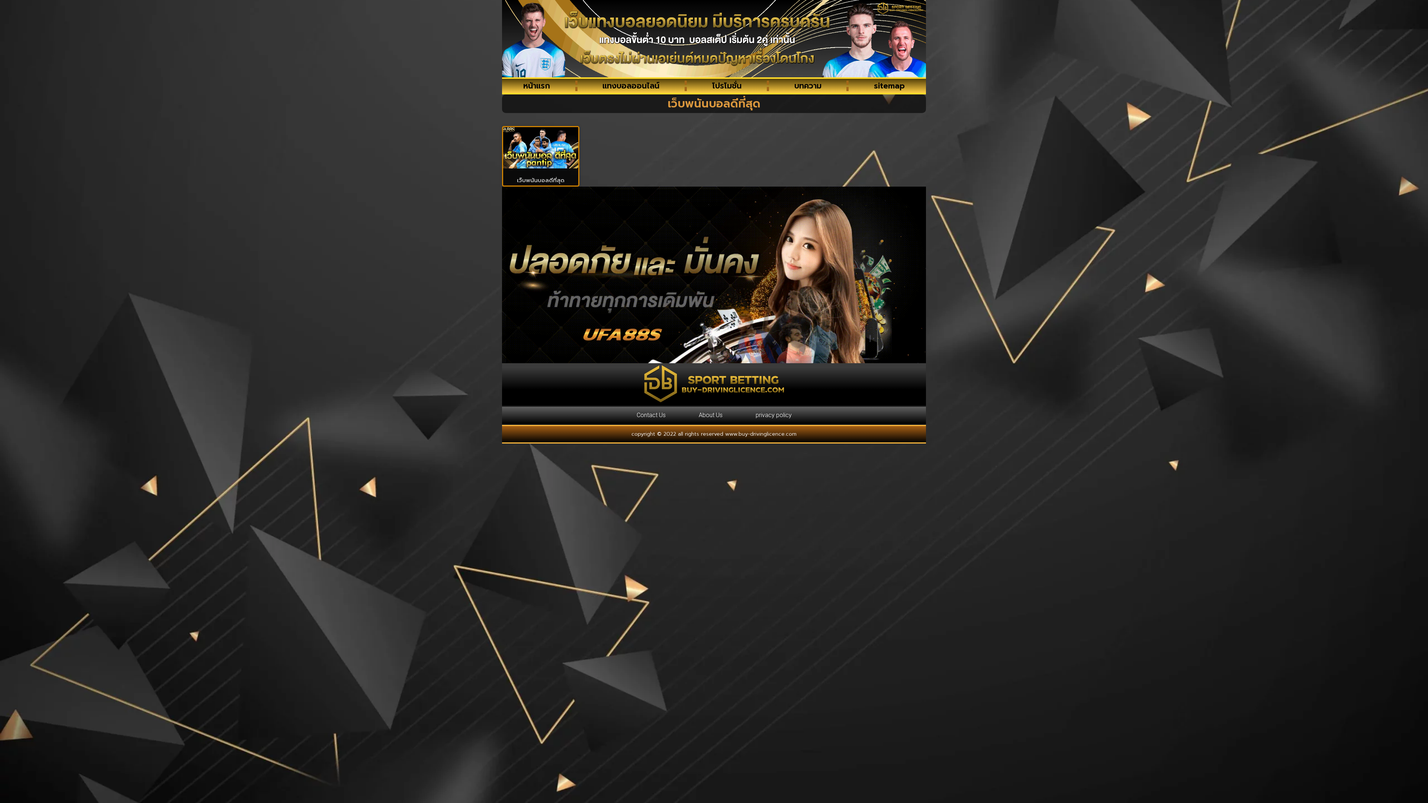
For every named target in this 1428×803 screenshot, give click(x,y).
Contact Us (651, 415)
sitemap (889, 86)
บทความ (807, 86)
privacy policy (774, 415)
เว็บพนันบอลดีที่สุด (541, 180)
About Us (711, 415)
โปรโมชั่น (727, 86)
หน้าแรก (536, 86)
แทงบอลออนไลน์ (630, 86)
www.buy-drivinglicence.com (761, 434)
